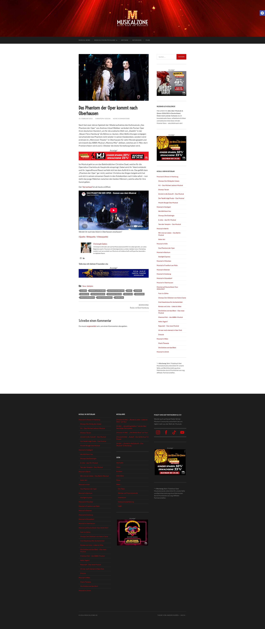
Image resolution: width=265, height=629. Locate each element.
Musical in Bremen (163, 270)
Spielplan (90, 286)
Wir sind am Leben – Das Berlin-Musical (94, 476)
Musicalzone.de (91, 615)
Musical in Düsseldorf (164, 278)
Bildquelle (91, 237)
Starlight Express (164, 257)
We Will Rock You (164, 211)
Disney (129, 290)
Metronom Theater (114, 294)
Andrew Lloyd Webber (97, 290)
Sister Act (161, 239)
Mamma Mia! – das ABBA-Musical (170, 317)
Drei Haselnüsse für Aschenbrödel (170, 302)
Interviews (137, 40)
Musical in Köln (162, 244)
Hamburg (138, 290)
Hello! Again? (163, 321)
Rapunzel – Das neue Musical (168, 326)
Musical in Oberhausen (165, 283)
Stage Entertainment (105, 297)
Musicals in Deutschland (104, 40)
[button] (262, 13)
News (84, 286)
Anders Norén (173, 615)
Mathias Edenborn (98, 294)
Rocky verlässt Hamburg (139, 306)
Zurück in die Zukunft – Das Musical (171, 194)
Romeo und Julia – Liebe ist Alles (169, 306)
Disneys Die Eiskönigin (166, 215)
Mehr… (119, 484)
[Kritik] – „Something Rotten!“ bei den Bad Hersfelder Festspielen (131, 427)
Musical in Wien (162, 339)
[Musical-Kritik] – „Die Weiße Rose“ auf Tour (132, 433)
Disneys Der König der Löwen (168, 181)
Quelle (82, 237)
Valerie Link (119, 297)
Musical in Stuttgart (164, 207)
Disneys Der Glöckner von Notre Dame (172, 298)
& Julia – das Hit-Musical (167, 220)
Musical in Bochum (163, 252)
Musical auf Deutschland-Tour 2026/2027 (93, 528)
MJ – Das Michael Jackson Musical (170, 185)
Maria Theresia (163, 343)
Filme (148, 40)
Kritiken (124, 40)
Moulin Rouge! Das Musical (168, 203)
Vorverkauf (87, 187)
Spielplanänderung (87, 297)
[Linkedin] (84, 258)
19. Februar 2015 (86, 118)
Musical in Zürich (163, 352)
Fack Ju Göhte (163, 293)
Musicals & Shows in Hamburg (167, 177)
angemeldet (91, 326)
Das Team (121, 489)
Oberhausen (139, 294)
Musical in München (164, 261)
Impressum (122, 497)
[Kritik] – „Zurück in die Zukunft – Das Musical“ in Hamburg (129, 444)
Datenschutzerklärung (126, 502)
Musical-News (84, 40)
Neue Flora (128, 294)
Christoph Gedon (103, 118)
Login (120, 506)
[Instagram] (81, 258)
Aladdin (83, 290)
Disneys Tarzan (163, 189)
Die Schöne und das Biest (167, 347)
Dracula (161, 334)
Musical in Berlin (163, 229)
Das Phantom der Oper (116, 290)
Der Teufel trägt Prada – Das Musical (171, 198)
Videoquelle (102, 237)
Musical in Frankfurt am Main (167, 265)
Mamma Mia (85, 294)
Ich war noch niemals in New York (170, 330)
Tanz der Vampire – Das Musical (169, 224)
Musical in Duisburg (164, 274)
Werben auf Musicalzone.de (128, 493)
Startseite (119, 463)
